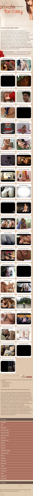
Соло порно (4, 468)
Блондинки (3, 427)
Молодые (3, 458)
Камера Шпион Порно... (24, 343)
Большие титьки (5, 432)
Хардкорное (4, 476)
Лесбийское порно (5, 450)
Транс (2, 473)
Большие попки (5, 430)
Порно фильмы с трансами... (8, 90)
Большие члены (5, 435)
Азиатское (3, 422)
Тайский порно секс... (24, 105)
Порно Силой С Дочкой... (8, 327)
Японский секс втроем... (8, 58)
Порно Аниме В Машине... (24, 264)
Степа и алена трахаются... (8, 248)
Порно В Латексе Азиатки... (24, 296)
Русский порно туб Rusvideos (7, 51)
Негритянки (4, 463)
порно (11, 406)
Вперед (29, 377)
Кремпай (3, 448)
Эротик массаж (4, 453)
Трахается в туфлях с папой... (24, 201)
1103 (23, 375)
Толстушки (3, 471)
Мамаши (3, 442)
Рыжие (2, 465)
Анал (2, 425)
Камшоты (3, 445)
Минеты (3, 455)
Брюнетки (3, 437)
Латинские (3, 460)
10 (18, 375)
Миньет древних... (8, 312)
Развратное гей (4, 440)
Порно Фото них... (8, 280)
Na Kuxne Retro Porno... (24, 280)
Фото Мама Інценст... (23, 185)
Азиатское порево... (23, 58)
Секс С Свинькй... (8, 232)
